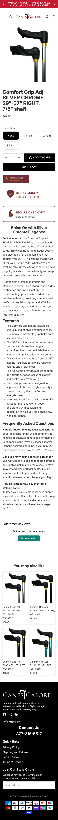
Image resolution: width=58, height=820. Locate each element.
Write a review (29, 538)
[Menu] (3, 16)
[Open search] (10, 16)
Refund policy (11, 757)
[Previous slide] (3, 4)
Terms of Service (13, 762)
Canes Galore (23, 796)
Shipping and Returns (15, 752)
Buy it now (29, 166)
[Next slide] (54, 4)
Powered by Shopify (39, 796)
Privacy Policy (11, 747)
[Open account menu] (47, 16)
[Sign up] (51, 785)
